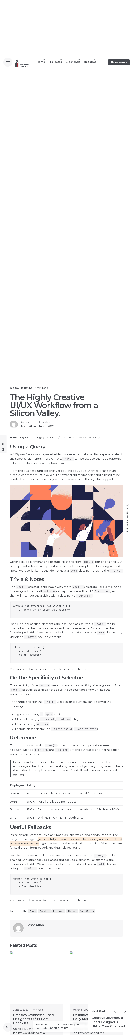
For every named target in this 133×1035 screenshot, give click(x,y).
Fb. (127, 512)
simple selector (26, 701)
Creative (44, 911)
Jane (13, 817)
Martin (14, 793)
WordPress (87, 911)
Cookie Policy (59, 1028)
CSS (15, 454)
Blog (33, 911)
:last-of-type (85, 729)
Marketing (26, 387)
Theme (72, 911)
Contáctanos (119, 62)
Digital (14, 387)
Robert (14, 809)
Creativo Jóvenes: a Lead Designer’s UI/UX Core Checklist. (108, 1022)
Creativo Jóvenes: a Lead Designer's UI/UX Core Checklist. (33, 1019)
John (13, 801)
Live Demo (59, 900)
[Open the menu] (7, 62)
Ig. (127, 504)
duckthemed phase (94, 470)
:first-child (62, 729)
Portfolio (58, 911)
